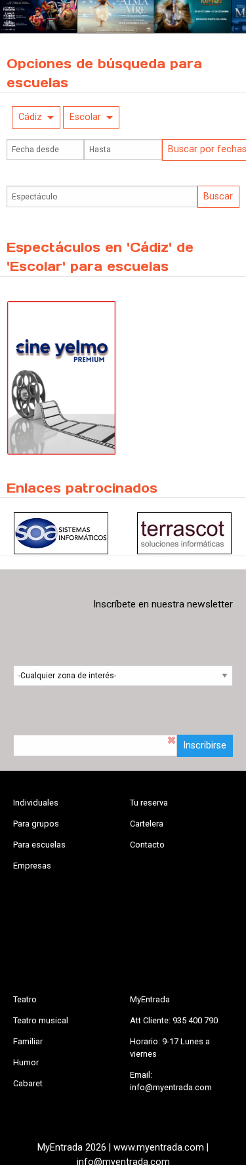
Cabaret (28, 1083)
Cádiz (30, 117)
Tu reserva (149, 802)
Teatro (25, 999)
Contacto (147, 844)
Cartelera (146, 823)
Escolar (85, 117)
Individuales (35, 802)
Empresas (32, 865)
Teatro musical (40, 1020)
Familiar (28, 1041)
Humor (26, 1062)
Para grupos (36, 823)
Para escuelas (39, 844)
